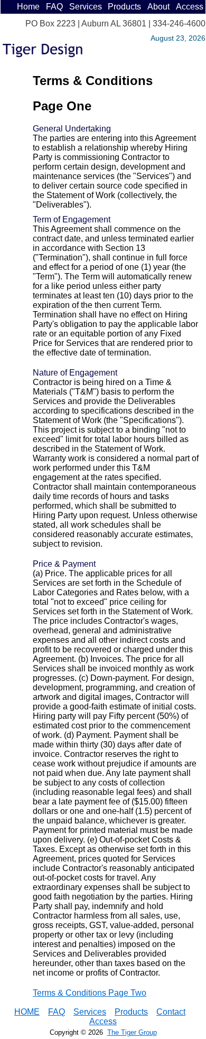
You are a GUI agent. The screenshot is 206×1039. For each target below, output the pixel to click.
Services (85, 6)
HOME (27, 1011)
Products (124, 6)
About (158, 6)
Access (189, 6)
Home (28, 6)
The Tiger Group (132, 1032)
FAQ (54, 6)
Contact (170, 1011)
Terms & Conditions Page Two (89, 992)
